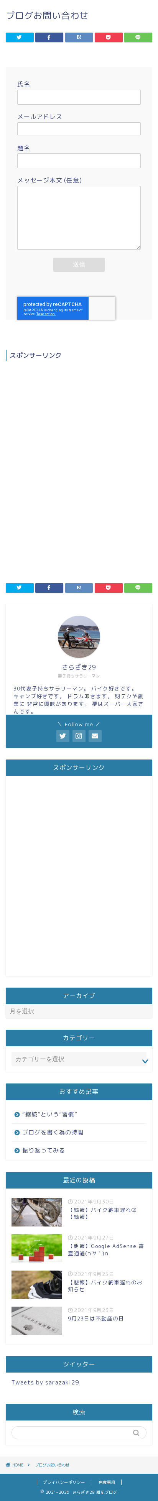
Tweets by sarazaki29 (45, 1382)
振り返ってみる (43, 1150)
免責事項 (107, 1482)
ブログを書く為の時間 (53, 1132)
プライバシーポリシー (64, 1482)
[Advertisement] (79, 458)
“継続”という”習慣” (49, 1114)
